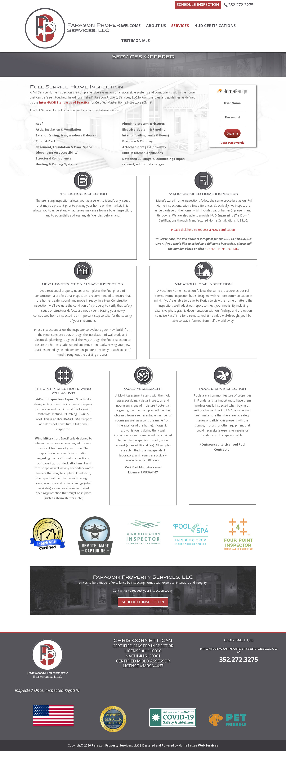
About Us (156, 25)
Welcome (131, 25)
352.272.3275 (238, 659)
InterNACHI (47, 102)
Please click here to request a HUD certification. (203, 230)
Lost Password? (232, 143)
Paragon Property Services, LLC (115, 745)
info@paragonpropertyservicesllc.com (238, 650)
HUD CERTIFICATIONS (215, 25)
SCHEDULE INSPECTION (221, 249)
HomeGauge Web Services (198, 745)
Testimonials (135, 40)
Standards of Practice (73, 102)
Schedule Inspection (198, 4)
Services (180, 25)
